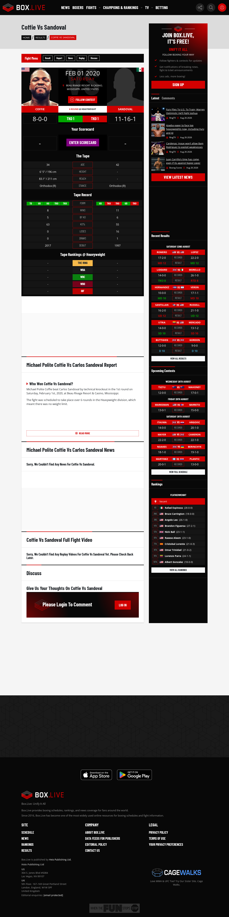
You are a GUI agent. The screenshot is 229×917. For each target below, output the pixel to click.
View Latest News (178, 177)
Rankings (27, 844)
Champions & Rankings (120, 7)
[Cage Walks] (176, 872)
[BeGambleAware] (114, 908)
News (65, 7)
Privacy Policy (158, 832)
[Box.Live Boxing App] (96, 775)
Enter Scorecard (82, 142)
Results (40, 37)
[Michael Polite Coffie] (39, 86)
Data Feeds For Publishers (102, 838)
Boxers (77, 7)
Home (26, 37)
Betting (162, 7)
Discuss (94, 58)
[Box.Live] (24, 7)
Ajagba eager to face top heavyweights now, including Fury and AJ (185, 129)
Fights (91, 7)
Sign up (178, 84)
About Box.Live (95, 832)
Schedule (27, 832)
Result (47, 58)
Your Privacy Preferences (166, 844)
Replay (82, 58)
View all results (178, 358)
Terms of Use (157, 838)
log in (123, 605)
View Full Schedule (178, 472)
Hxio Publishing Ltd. (60, 859)
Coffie (40, 109)
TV (147, 7)
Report (59, 58)
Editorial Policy (96, 844)
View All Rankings (178, 570)
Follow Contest (85, 100)
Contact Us (92, 850)
